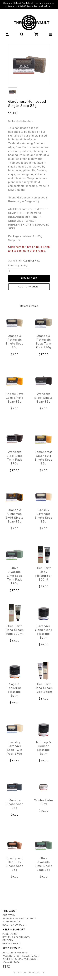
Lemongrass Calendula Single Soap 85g (43, 457)
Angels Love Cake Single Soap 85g (14, 398)
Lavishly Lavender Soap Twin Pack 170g (14, 748)
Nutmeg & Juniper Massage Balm (43, 748)
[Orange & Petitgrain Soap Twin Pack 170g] (43, 322)
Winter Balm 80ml (43, 802)
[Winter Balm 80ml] (43, 787)
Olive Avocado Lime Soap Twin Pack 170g (14, 575)
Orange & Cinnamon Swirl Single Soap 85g (14, 515)
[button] (7, 35)
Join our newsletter (15, 952)
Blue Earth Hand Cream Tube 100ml (14, 630)
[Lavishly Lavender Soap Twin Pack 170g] (14, 728)
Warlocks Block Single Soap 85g (43, 398)
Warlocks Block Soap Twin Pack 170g (14, 457)
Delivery (7, 940)
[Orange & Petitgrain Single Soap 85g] (14, 322)
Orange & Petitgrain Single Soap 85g (14, 341)
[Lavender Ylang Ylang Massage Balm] (43, 612)
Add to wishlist (29, 286)
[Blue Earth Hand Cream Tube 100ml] (14, 612)
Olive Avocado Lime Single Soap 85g (43, 864)
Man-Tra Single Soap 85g (14, 804)
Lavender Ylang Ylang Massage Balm (43, 632)
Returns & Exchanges (16, 937)
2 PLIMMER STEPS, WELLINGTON (20, 959)
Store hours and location (19, 918)
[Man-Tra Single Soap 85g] (14, 787)
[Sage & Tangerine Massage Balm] (14, 670)
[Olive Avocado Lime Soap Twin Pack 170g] (14, 554)
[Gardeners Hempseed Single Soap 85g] (29, 65)
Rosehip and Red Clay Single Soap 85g (15, 864)
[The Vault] (29, 22)
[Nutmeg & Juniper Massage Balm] (43, 728)
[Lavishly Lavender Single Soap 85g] (43, 496)
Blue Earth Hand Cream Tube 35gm (43, 688)
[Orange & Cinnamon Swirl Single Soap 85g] (14, 496)
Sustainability (11, 921)
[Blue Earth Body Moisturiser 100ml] (43, 554)
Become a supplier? (14, 924)
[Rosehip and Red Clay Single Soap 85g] (14, 845)
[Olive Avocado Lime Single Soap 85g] (43, 845)
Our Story (8, 915)
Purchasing (10, 934)
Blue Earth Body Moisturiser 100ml (43, 574)
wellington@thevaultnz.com (21, 956)
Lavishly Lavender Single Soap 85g (43, 515)
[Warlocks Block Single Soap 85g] (43, 380)
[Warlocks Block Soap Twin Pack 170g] (14, 438)
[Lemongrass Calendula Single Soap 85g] (43, 438)
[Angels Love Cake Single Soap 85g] (14, 380)
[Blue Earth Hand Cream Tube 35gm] (43, 670)
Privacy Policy (11, 943)
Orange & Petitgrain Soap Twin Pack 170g (43, 341)
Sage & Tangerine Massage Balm (14, 690)
